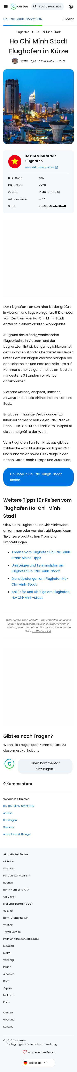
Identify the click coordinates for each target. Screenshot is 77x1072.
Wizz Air (8, 925)
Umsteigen (10, 820)
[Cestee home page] (19, 7)
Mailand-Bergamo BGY (18, 903)
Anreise (7, 813)
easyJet (8, 910)
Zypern (7, 988)
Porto (6, 1002)
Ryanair (8, 882)
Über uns (8, 1019)
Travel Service (12, 932)
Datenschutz (35, 1044)
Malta (6, 953)
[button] (5, 6)
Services (8, 827)
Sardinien (9, 896)
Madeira (8, 946)
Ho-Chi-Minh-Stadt (48, 32)
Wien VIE (8, 868)
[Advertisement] (38, 258)
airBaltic (8, 861)
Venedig (8, 960)
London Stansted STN (16, 875)
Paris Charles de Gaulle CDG (21, 939)
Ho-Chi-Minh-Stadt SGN (22, 19)
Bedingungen (15, 1044)
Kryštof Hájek (28, 61)
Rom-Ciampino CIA (15, 918)
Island (7, 967)
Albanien (8, 974)
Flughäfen (22, 32)
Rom (6, 981)
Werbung (51, 1044)
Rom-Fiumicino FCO (16, 889)
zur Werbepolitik (41, 631)
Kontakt (8, 1026)
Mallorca (8, 995)
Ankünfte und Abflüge (16, 834)
